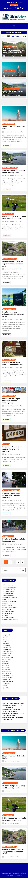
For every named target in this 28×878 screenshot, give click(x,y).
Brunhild (8, 56)
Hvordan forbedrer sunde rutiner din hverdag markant (12, 449)
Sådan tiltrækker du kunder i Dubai (13, 73)
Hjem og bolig (7, 599)
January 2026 (7, 649)
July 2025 (5, 661)
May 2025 (6, 665)
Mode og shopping (8, 611)
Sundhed (5, 615)
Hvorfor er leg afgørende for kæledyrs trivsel (14, 540)
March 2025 (6, 669)
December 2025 (7, 651)
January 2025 (7, 673)
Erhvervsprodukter (8, 591)
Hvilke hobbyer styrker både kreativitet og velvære (14, 217)
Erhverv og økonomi (9, 589)
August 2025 (6, 659)
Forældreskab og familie (10, 597)
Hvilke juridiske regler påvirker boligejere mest (12, 363)
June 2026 (6, 639)
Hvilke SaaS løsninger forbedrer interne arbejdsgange (11, 400)
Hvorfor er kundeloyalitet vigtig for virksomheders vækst (13, 51)
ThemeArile (18, 875)
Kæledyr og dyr (7, 605)
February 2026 (7, 647)
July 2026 (5, 637)
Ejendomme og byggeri (9, 587)
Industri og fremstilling (9, 601)
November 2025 (7, 653)
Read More (6, 145)
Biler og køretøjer (8, 585)
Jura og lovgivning (8, 603)
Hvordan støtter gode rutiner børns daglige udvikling (11, 495)
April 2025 (6, 667)
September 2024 (8, 681)
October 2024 (7, 679)
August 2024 (6, 684)
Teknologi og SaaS (8, 617)
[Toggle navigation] (14, 26)
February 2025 (7, 671)
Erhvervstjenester (8, 593)
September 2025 (8, 657)
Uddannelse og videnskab (10, 619)
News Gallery (9, 875)
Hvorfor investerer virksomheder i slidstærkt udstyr (13, 314)
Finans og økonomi (8, 595)
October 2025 (7, 655)
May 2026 (6, 641)
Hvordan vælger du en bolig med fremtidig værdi (13, 92)
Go (23, 570)
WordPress (22, 873)
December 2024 (7, 675)
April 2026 (6, 643)
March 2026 (6, 645)
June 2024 (6, 688)
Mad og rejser (7, 609)
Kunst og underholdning (10, 607)
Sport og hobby (7, 613)
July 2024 (5, 686)
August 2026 (6, 635)
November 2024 (7, 677)
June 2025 (6, 663)
